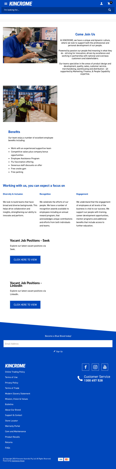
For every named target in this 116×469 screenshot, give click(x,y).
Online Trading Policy (15, 372)
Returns (8, 442)
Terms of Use (11, 377)
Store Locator (11, 420)
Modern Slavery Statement (17, 393)
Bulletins (9, 404)
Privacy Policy (11, 382)
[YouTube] (105, 367)
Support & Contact (13, 415)
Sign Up (59, 351)
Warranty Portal (12, 426)
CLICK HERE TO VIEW (25, 259)
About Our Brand (13, 410)
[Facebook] (85, 367)
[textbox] (53, 10)
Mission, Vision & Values (16, 399)
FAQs (7, 448)
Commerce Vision (18, 461)
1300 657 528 (93, 380)
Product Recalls (12, 437)
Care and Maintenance (15, 431)
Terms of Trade (12, 388)
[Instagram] (95, 367)
